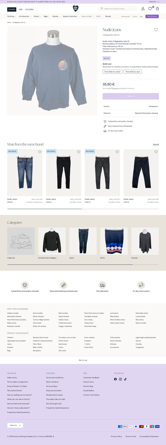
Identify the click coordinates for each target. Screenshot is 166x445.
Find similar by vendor (112, 72)
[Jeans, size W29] (63, 172)
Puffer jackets (115, 337)
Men (21, 9)
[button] (157, 8)
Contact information (91, 395)
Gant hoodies (38, 313)
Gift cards (62, 351)
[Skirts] (114, 241)
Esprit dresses (64, 316)
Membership (125, 16)
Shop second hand (53, 390)
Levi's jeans (114, 313)
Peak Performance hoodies (94, 313)
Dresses (134, 258)
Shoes (36, 16)
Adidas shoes (63, 320)
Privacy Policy (116, 436)
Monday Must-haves (40, 337)
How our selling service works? (19, 395)
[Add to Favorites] (156, 30)
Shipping (115, 88)
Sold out (130, 96)
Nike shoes (140, 320)
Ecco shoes (88, 320)
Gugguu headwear (65, 326)
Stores (135, 16)
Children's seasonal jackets (42, 341)
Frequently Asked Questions (18, 412)
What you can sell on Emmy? (18, 399)
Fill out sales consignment (17, 382)
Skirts (102, 258)
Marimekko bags (90, 326)
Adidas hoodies (13, 313)
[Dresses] (145, 241)
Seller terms (12, 377)
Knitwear (113, 344)
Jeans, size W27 (114, 199)
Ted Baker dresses (91, 316)
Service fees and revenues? (18, 404)
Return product (52, 382)
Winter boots (63, 341)
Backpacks (37, 351)
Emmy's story (88, 382)
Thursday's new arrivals (67, 337)
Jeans (71, 258)
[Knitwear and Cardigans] (52, 241)
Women (11, 9)
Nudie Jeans (112, 29)
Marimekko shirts (142, 313)
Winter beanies (115, 341)
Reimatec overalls (13, 326)
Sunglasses (140, 347)
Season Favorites (70, 16)
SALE (98, 16)
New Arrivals (86, 16)
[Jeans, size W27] (102, 172)
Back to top (83, 360)
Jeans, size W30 (153, 199)
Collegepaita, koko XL (19, 22)
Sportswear (63, 344)
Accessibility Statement (149, 436)
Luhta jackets (140, 316)
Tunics (61, 347)
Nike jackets (114, 316)
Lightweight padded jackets (146, 337)
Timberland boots (65, 323)
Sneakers (87, 341)
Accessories (24, 16)
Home (9, 22)
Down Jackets (89, 337)
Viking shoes (88, 323)
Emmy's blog (88, 386)
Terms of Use (131, 436)
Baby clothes (37, 347)
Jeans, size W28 (36, 199)
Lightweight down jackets (16, 341)
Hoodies (139, 344)
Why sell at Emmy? (14, 390)
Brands (55, 16)
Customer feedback (91, 377)
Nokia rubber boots (117, 323)
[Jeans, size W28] (24, 172)
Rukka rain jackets (39, 326)
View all (156, 144)
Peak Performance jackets (16, 320)
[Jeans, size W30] (141, 172)
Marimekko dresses (14, 316)
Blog (141, 16)
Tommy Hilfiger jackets (41, 320)
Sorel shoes (37, 323)
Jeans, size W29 (75, 199)
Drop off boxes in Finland (17, 386)
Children (29, 9)
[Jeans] (83, 241)
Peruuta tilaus (51, 386)
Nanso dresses (38, 316)
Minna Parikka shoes (117, 320)
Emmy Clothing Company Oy (25, 436)
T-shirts (87, 344)
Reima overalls (141, 323)
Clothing (10, 16)
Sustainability (88, 390)
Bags (46, 16)
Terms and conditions (54, 377)
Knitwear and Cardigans (47, 258)
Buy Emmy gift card (53, 404)
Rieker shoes (11, 323)
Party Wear (37, 344)
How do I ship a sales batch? (18, 408)
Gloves (138, 341)
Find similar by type (133, 72)
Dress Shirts (88, 347)
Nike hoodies (63, 313)
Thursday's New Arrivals (55, 399)
